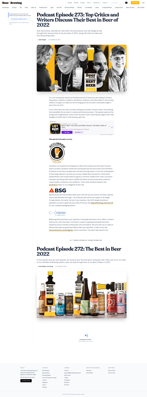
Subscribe (135, 2)
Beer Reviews (46, 373)
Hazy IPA (59, 7)
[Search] (126, 3)
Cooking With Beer (107, 7)
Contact (66, 370)
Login (143, 2)
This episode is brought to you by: (19, 19)
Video (26, 7)
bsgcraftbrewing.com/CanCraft (102, 203)
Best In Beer (141, 7)
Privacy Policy (111, 370)
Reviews (76, 2)
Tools (88, 2)
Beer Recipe (5, 7)
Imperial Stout (119, 7)
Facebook (66, 382)
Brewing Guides (46, 375)
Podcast (82, 2)
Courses (44, 380)
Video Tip (33, 7)
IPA (21, 7)
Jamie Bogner (42, 39)
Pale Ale (79, 7)
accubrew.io (53, 185)
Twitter (66, 377)
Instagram (67, 380)
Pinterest (66, 385)
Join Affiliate (89, 373)
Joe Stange (50, 266)
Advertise (88, 370)
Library (44, 385)
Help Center (67, 375)
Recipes (70, 2)
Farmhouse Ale (43, 7)
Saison (97, 7)
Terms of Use (111, 373)
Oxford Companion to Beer (49, 377)
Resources (96, 2)
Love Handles (88, 7)
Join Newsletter (26, 380)
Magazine (45, 382)
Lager (52, 7)
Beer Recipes (45, 370)
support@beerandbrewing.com (72, 373)
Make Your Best (130, 7)
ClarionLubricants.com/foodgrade (61, 230)
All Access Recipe (69, 7)
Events (105, 2)
